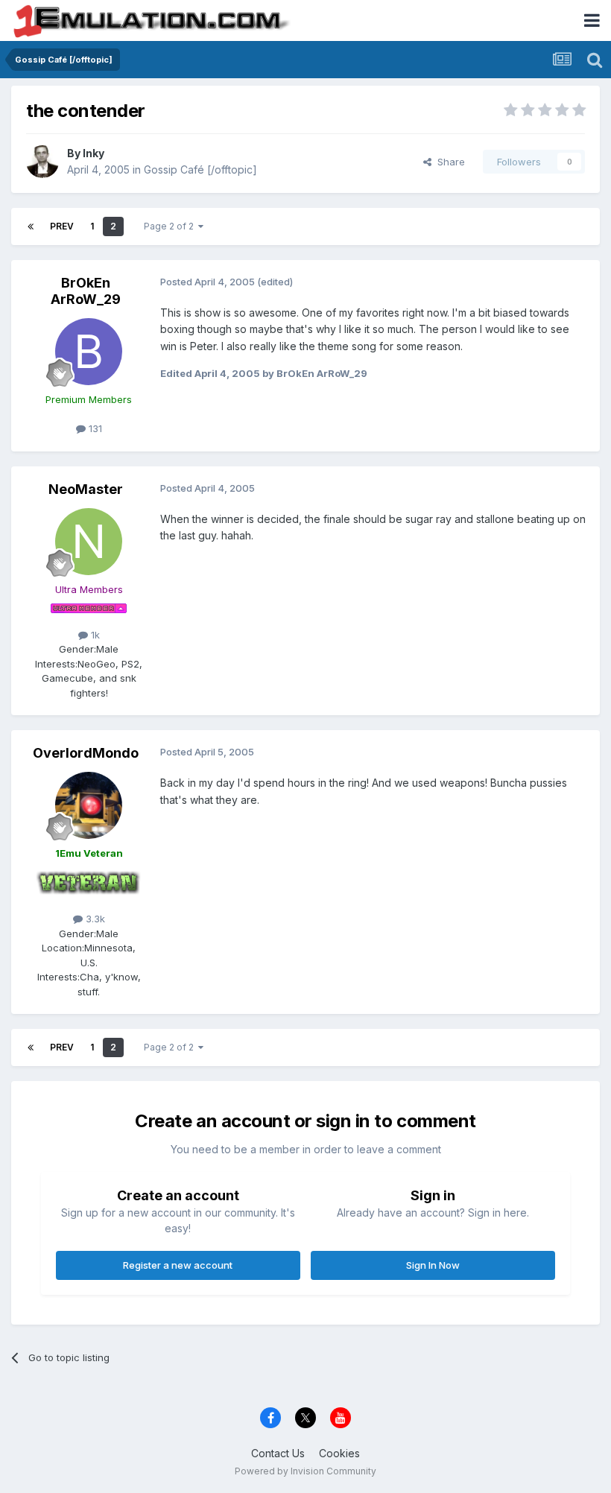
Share (448, 162)
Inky (93, 153)
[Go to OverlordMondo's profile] (88, 805)
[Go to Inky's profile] (42, 161)
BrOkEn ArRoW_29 (86, 291)
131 (94, 428)
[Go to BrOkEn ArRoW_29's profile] (88, 351)
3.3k (94, 919)
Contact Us (278, 1453)
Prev (62, 226)
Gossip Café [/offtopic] (200, 169)
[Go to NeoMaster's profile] (88, 541)
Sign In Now (433, 1265)
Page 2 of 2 (171, 226)
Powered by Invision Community (305, 1471)
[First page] (30, 226)
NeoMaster (85, 489)
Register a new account (177, 1265)
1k (94, 635)
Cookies (339, 1453)
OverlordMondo (86, 753)
